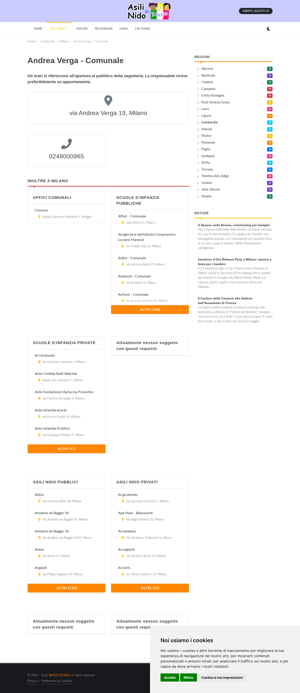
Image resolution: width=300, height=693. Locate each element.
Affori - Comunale (132, 216)
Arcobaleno (127, 531)
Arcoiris (124, 568)
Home (31, 41)
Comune (41, 210)
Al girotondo (127, 495)
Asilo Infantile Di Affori (52, 428)
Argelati (41, 568)
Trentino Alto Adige (215, 176)
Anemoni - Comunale (134, 276)
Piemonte (208, 142)
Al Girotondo (45, 355)
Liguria (206, 115)
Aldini (39, 495)
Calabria (207, 82)
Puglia (205, 149)
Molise (206, 136)
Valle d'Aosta (210, 189)
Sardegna (207, 156)
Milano (64, 41)
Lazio (205, 109)
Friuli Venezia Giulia (215, 102)
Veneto (206, 196)
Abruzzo (207, 68)
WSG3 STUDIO (59, 675)
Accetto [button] (170, 677)
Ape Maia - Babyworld (135, 513)
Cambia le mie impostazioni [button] (222, 677)
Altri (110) (66, 588)
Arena (39, 549)
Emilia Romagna (212, 95)
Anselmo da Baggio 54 (52, 513)
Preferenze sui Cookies (57, 681)
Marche (206, 129)
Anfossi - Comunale (133, 294)
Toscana (207, 169)
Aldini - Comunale (132, 258)
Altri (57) (150, 588)
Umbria (206, 183)
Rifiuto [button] (188, 677)
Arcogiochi (126, 549)
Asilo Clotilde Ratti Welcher (56, 374)
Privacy (32, 681)
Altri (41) (67, 449)
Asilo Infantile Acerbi (51, 410)
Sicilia (205, 162)
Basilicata (208, 75)
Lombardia (48, 41)
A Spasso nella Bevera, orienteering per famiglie (234, 225)
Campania (208, 89)
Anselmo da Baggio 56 (52, 531)
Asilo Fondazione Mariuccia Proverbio (64, 392)
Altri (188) (150, 309)
